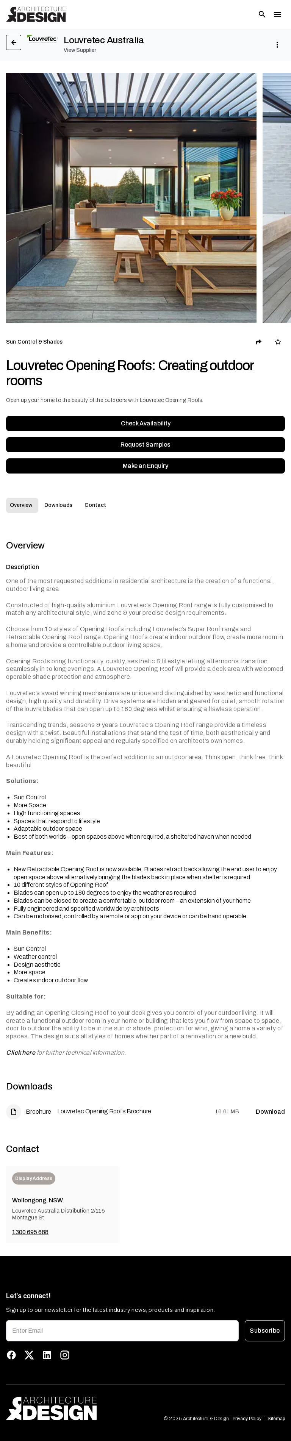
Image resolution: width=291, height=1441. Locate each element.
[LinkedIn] (47, 1355)
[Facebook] (11, 1355)
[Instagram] (64, 1355)
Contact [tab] (95, 505)
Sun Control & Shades (34, 342)
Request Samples (145, 444)
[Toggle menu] (277, 14)
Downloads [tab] (58, 505)
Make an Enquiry (145, 466)
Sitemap (276, 1418)
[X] (29, 1355)
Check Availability (146, 423)
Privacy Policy (247, 1418)
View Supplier (80, 50)
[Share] (259, 342)
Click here (20, 1052)
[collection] (278, 342)
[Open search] (262, 14)
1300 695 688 (30, 1232)
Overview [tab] (21, 505)
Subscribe (265, 1330)
